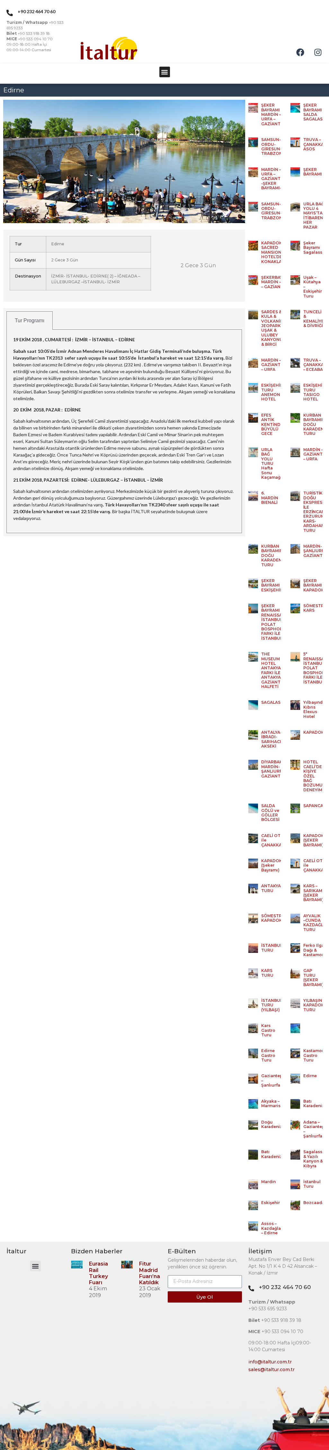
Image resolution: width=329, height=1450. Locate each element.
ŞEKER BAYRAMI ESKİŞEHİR (272, 585)
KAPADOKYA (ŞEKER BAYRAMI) (316, 840)
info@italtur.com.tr (270, 1362)
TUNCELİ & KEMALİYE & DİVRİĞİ (313, 318)
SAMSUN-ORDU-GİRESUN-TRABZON (271, 146)
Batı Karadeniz (313, 1103)
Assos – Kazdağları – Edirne (272, 1228)
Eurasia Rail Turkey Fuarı (98, 1273)
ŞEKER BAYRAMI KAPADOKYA (316, 585)
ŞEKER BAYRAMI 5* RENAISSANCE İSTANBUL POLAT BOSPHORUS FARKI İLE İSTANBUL (276, 622)
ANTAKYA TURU (271, 888)
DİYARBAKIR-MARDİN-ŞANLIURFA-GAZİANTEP (274, 768)
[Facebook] (300, 52)
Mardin (268, 1181)
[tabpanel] (124, 431)
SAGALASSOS (275, 702)
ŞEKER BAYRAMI (312, 171)
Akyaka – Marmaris (270, 1103)
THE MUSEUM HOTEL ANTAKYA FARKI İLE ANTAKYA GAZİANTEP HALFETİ (273, 670)
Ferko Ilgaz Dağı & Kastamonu (315, 950)
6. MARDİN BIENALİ (269, 498)
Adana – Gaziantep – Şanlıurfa (314, 1129)
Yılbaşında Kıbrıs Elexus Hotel (314, 709)
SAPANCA (313, 805)
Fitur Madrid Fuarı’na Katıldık (149, 1273)
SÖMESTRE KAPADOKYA (274, 918)
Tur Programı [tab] (29, 320)
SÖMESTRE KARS (314, 608)
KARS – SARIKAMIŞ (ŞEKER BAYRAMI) (314, 892)
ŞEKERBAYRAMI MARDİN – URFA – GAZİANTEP (277, 282)
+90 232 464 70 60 (285, 1287)
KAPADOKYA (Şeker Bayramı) (274, 865)
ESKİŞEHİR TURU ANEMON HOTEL (272, 392)
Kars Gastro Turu (268, 1030)
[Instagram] (318, 52)
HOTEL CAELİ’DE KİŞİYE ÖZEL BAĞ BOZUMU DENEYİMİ (313, 775)
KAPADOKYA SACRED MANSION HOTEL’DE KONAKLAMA (274, 252)
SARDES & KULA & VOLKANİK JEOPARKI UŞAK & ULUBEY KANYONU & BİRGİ (272, 328)
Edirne (310, 1075)
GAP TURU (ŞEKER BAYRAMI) (313, 977)
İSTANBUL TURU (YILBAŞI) (271, 1005)
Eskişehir (270, 1202)
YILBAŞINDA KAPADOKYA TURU (316, 1005)
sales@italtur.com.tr (271, 1369)
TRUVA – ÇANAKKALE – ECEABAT (316, 365)
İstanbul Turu (312, 1184)
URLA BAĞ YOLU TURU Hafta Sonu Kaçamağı (271, 463)
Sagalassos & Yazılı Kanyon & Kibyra (315, 1158)
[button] (164, 72)
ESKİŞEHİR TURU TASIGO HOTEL (314, 392)
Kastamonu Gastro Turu (315, 1055)
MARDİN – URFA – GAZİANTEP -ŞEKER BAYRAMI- (273, 179)
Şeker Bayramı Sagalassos (315, 247)
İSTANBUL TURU (271, 947)
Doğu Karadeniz (271, 1124)
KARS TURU (267, 972)
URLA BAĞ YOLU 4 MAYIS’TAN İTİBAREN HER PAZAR (314, 216)
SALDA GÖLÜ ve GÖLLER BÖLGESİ (270, 812)
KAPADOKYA (316, 732)
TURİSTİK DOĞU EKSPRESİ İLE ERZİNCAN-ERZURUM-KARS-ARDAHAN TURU (314, 511)
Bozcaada (314, 1202)
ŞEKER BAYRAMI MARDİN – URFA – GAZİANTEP (273, 114)
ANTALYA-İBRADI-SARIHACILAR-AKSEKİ (276, 739)
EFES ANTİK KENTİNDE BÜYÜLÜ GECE (272, 424)
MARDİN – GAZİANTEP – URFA (273, 365)
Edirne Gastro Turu (268, 1055)
